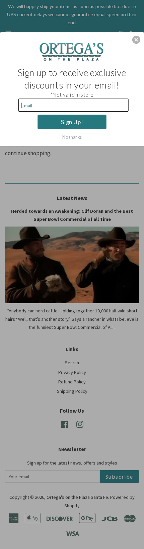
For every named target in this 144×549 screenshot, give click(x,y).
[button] (136, 40)
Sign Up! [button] (72, 121)
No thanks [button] (71, 136)
